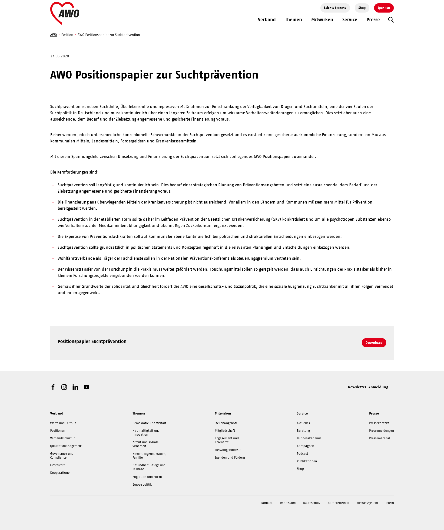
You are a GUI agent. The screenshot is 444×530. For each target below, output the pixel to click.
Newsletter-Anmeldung (368, 387)
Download (374, 342)
